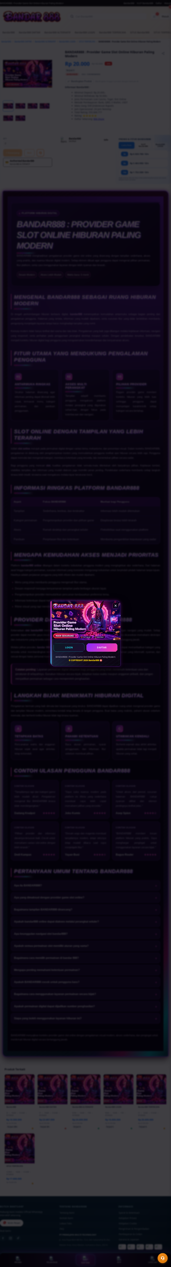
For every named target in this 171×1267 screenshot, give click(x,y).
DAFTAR (102, 647)
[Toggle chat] (163, 1258)
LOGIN (69, 647)
